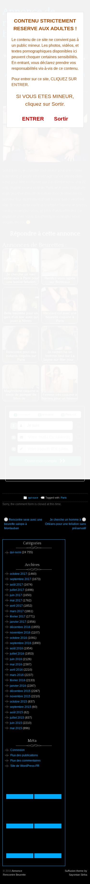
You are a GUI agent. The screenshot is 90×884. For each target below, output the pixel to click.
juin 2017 (16, 595)
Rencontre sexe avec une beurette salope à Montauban (23, 524)
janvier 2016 (18, 685)
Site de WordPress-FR (24, 766)
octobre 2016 (18, 638)
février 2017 (17, 616)
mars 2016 (17, 675)
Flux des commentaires (25, 760)
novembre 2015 (20, 696)
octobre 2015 (18, 701)
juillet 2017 (17, 590)
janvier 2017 (18, 621)
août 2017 (16, 584)
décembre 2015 (20, 691)
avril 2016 (16, 669)
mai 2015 (16, 728)
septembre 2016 (20, 643)
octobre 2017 (18, 574)
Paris (64, 497)
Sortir (61, 119)
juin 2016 (16, 659)
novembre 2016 (20, 632)
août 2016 (16, 648)
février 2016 (17, 680)
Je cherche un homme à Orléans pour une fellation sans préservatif (65, 524)
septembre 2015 (20, 707)
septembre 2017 (20, 579)
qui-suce (33, 497)
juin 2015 (16, 723)
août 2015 (16, 712)
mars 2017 (17, 611)
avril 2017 (16, 605)
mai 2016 (16, 664)
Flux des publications (24, 755)
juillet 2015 (17, 717)
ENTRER (33, 119)
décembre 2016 (20, 627)
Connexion (17, 750)
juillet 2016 (17, 653)
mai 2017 (16, 600)
